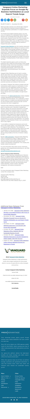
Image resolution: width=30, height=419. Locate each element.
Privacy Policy (19, 376)
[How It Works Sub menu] (10, 376)
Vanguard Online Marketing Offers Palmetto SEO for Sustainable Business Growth (14, 231)
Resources (4, 387)
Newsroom (18, 389)
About (3, 381)
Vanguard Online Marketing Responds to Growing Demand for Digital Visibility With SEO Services (16, 236)
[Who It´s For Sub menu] (9, 378)
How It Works (5, 376)
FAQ (2, 385)
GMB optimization (9, 136)
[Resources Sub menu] (8, 387)
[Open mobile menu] (25, 2)
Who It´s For (5, 378)
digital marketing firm (15, 95)
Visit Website (15, 283)
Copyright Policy (19, 379)
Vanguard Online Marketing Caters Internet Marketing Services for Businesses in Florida (16, 242)
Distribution (4, 383)
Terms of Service (20, 378)
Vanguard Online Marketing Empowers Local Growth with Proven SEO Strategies (15, 225)
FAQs (16, 381)
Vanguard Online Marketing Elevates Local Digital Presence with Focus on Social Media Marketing (16, 212)
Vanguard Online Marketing (7, 46)
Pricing (3, 379)
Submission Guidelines (18, 384)
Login (16, 391)
